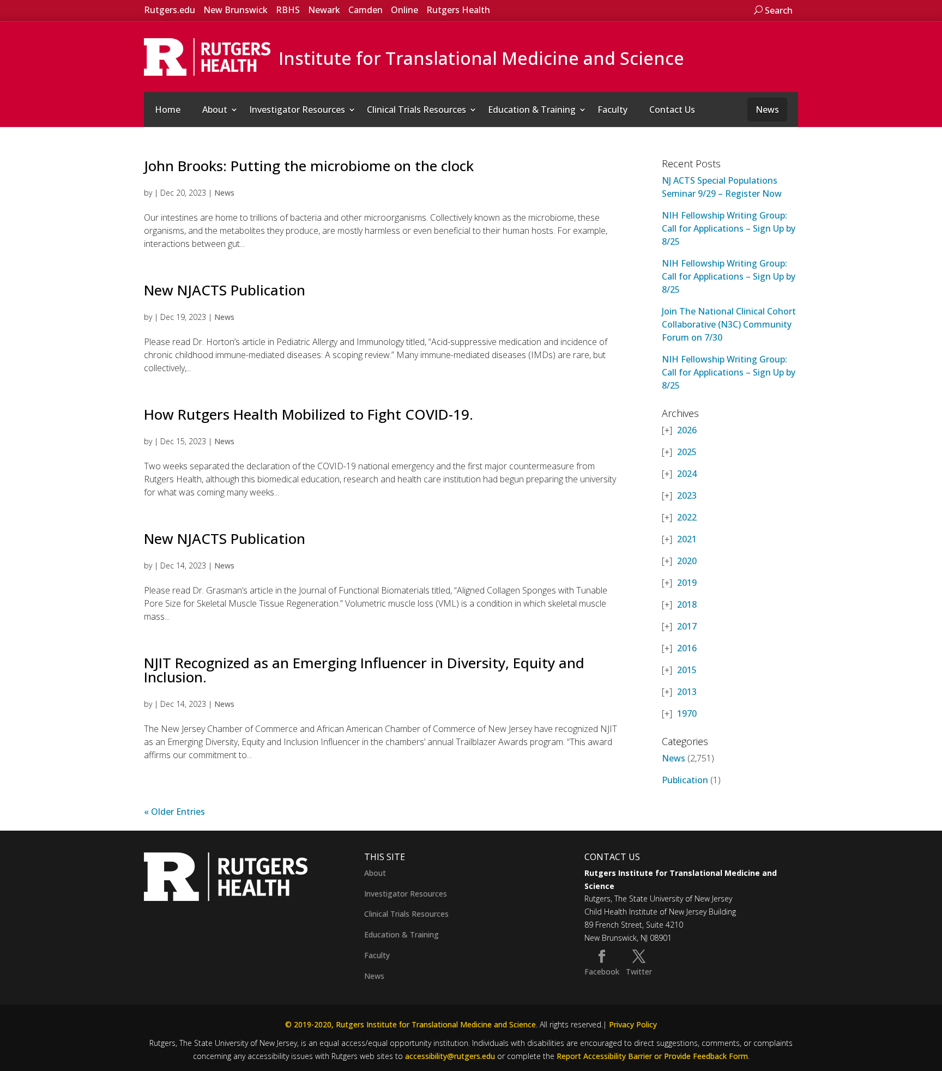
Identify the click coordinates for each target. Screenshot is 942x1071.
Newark (324, 10)
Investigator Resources (297, 110)
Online (404, 10)
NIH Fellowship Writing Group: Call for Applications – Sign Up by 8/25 (728, 228)
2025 (687, 452)
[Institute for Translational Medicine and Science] (207, 56)
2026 (687, 430)
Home (167, 110)
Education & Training (532, 110)
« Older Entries (174, 812)
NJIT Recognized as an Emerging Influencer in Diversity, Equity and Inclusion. (364, 670)
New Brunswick (235, 10)
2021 (687, 539)
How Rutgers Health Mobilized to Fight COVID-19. (308, 414)
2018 (687, 604)
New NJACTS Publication (224, 290)
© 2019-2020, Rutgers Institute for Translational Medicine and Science (410, 1024)
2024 (687, 474)
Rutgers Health (458, 10)
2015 (687, 670)
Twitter (639, 971)
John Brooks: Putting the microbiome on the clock (309, 166)
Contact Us (672, 110)
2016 (687, 648)
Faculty (612, 110)
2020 (687, 561)
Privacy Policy (633, 1024)
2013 (687, 692)
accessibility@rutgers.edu (450, 1056)
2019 (687, 583)
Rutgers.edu (169, 10)
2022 (687, 517)
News (767, 110)
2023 (687, 495)
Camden (365, 10)
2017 (687, 626)
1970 (687, 713)
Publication (685, 780)
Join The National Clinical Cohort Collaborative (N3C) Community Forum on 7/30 (729, 324)
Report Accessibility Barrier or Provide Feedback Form (652, 1056)
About (214, 110)
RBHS (288, 10)
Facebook (601, 971)
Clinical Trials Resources (416, 110)
